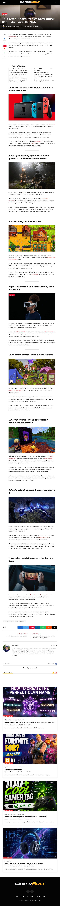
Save (5, 45)
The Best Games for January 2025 (16, 636)
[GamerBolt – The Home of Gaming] (30, 2)
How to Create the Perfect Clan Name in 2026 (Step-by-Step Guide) (30, 722)
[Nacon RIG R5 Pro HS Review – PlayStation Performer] (30, 843)
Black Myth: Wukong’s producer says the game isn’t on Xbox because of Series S (18, 74)
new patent (51, 124)
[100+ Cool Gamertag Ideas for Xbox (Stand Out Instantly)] (30, 796)
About (22, 896)
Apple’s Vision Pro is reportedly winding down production (18, 81)
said (23, 192)
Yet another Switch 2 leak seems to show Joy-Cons (44, 81)
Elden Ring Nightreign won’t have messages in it (43, 77)
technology (37, 141)
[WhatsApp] (4, 52)
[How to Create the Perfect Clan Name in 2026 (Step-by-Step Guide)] (30, 702)
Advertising (30, 896)
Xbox (33, 143)
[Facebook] (4, 39)
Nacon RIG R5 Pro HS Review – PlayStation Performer (24, 864)
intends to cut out (43, 537)
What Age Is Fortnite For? (14, 769)
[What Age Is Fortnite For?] (30, 749)
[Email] (4, 56)
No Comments (28, 26)
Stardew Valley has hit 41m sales (18, 78)
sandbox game (48, 458)
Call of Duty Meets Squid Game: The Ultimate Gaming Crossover (44, 637)
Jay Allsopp (10, 26)
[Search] (56, 2)
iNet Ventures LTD (36, 900)
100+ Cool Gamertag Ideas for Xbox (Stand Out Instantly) (26, 817)
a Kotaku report (20, 332)
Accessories (7, 857)
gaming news (12, 36)
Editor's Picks (7, 716)
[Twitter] (4, 43)
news (16, 621)
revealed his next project (16, 390)
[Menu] (4, 2)
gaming (11, 621)
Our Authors (40, 896)
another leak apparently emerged (37, 595)
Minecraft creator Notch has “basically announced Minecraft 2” (43, 73)
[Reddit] (4, 48)
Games (5, 14)
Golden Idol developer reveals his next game (43, 69)
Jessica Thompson (10, 724)
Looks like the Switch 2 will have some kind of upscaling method (18, 69)
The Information (49, 332)
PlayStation (34, 274)
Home (17, 896)
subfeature (22, 621)
